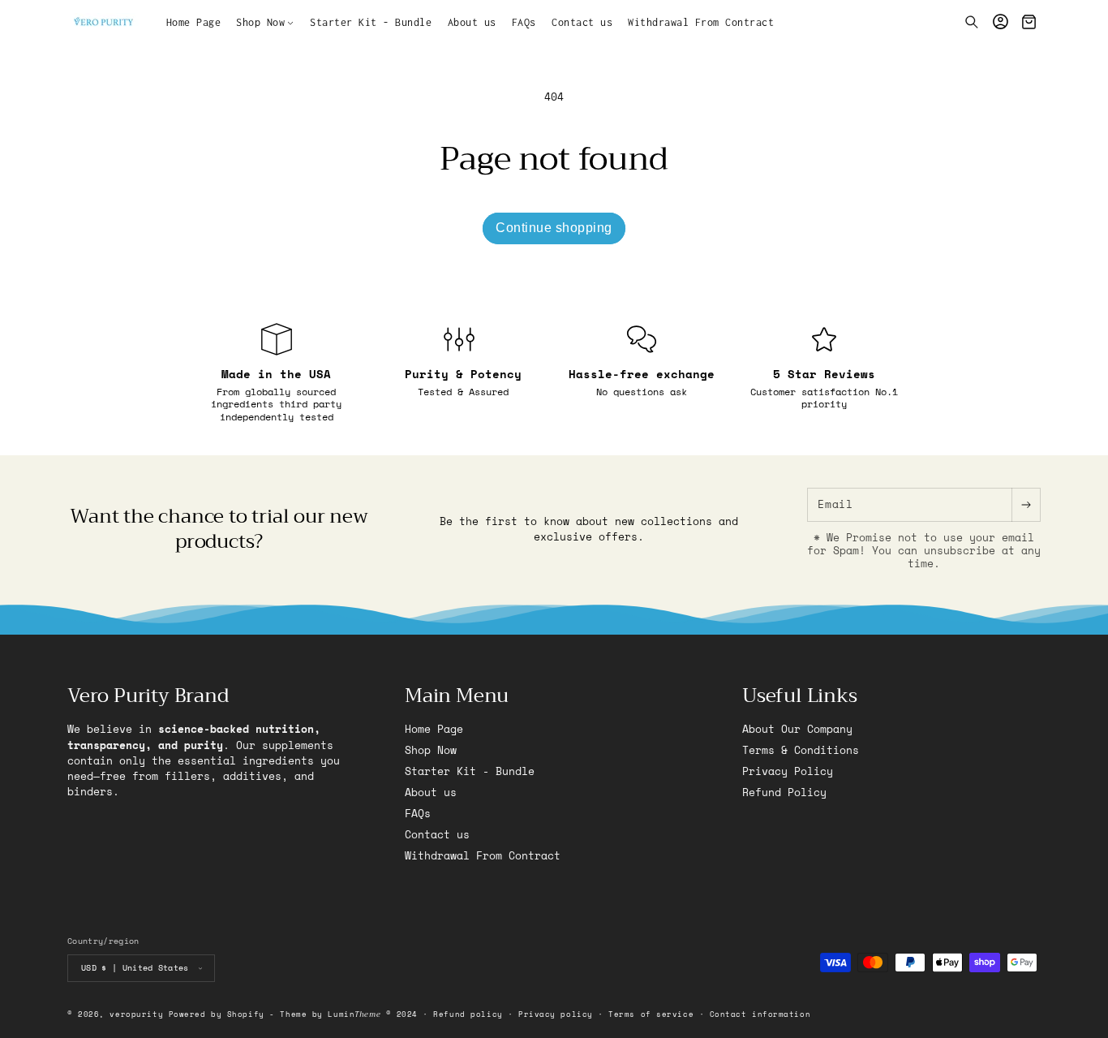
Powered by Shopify (216, 1014)
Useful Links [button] (799, 696)
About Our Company (797, 729)
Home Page (434, 729)
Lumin (354, 1014)
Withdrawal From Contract (482, 856)
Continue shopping (554, 228)
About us (431, 792)
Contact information (760, 1014)
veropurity (136, 1014)
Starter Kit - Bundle (470, 771)
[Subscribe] (1025, 505)
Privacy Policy (787, 771)
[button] (266, 21)
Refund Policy (784, 792)
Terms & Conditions (800, 750)
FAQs (418, 813)
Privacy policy (555, 1014)
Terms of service (651, 1014)
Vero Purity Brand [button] (148, 696)
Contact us (437, 834)
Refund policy (467, 1014)
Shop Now (431, 750)
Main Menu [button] (457, 696)
